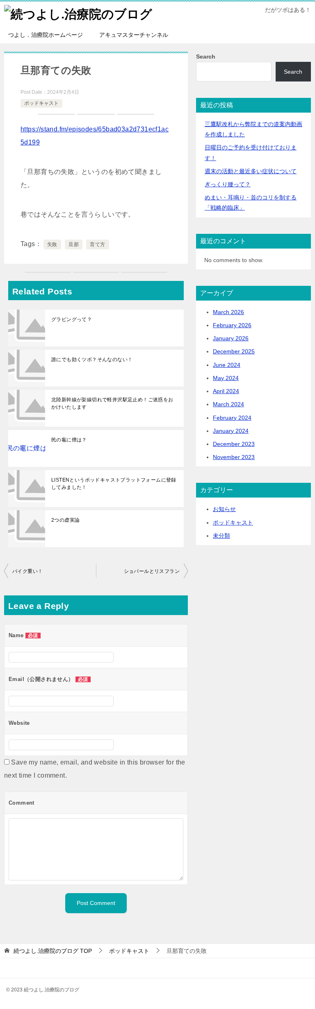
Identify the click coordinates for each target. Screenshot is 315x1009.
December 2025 (234, 351)
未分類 (221, 535)
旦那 (73, 244)
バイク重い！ (27, 571)
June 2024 (226, 365)
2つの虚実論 (65, 520)
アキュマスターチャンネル (133, 35)
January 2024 (231, 431)
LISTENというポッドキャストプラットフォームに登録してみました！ (113, 483)
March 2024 (228, 404)
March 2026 (228, 312)
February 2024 (232, 417)
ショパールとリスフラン (152, 571)
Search (205, 56)
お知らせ (224, 509)
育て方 (97, 244)
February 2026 (232, 325)
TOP (53, 951)
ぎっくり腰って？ (228, 184)
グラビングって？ (71, 319)
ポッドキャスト (41, 103)
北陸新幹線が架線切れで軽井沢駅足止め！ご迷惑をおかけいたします (112, 403)
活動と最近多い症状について (251, 171)
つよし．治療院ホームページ (45, 35)
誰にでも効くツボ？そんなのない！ (91, 359)
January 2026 (231, 338)
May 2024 (226, 378)
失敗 (52, 244)
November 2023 (234, 457)
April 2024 (226, 391)
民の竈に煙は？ (69, 440)
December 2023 (234, 444)
